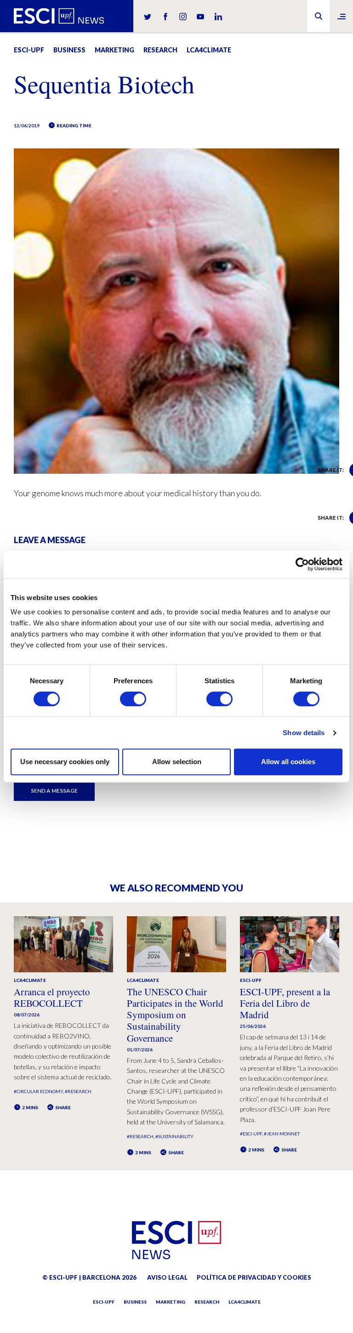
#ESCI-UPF (251, 1133)
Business (69, 50)
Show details (304, 733)
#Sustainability (174, 1136)
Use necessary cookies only (64, 762)
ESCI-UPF (29, 50)
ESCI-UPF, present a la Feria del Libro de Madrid (285, 1003)
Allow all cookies (288, 762)
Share (62, 1107)
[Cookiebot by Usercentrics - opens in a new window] (302, 564)
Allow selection (176, 762)
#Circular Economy (38, 1091)
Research (160, 50)
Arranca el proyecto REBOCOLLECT (52, 997)
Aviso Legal (167, 1277)
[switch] (133, 699)
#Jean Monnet (282, 1133)
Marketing (114, 50)
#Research (78, 1091)
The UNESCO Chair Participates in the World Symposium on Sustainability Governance (175, 1014)
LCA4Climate (209, 50)
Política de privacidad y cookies (254, 1277)
